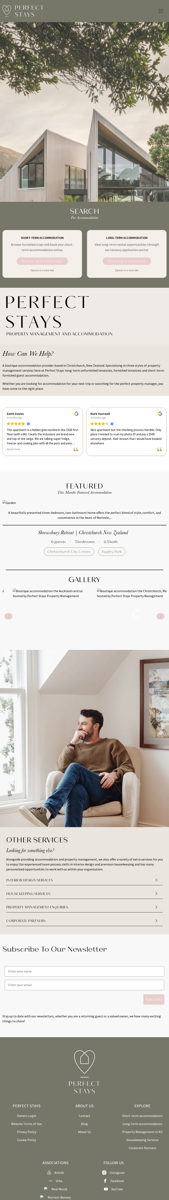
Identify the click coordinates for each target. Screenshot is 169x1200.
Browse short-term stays (42, 261)
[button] (160, 616)
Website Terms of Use (26, 1124)
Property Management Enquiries (37, 907)
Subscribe (153, 999)
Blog (84, 1124)
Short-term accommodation (142, 1116)
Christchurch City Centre (69, 551)
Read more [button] (13, 449)
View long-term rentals (127, 261)
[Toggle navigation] (161, 11)
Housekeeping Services (142, 1140)
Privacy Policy (26, 1132)
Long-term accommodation (142, 1124)
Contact (84, 1116)
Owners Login (26, 1116)
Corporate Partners (25, 921)
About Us (84, 1132)
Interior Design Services (29, 880)
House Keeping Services (28, 894)
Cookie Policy (26, 1140)
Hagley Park (112, 551)
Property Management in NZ (142, 1132)
